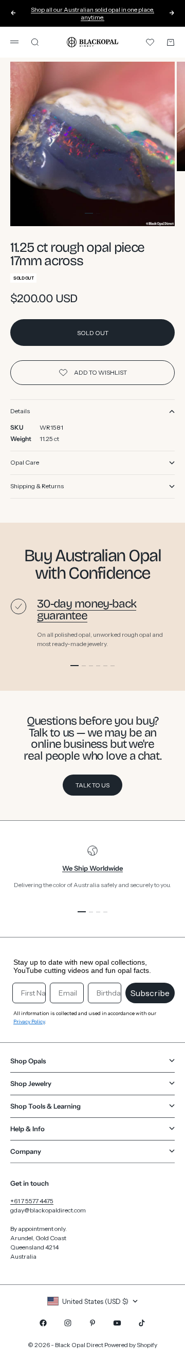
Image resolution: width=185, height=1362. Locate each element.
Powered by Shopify (130, 1345)
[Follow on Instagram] (68, 1323)
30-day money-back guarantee (86, 609)
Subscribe (150, 993)
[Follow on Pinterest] (92, 1323)
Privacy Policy (29, 1021)
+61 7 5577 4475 (31, 1201)
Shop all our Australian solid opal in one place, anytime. (92, 13)
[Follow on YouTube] (117, 1323)
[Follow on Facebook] (43, 1323)
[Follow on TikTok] (142, 1323)
